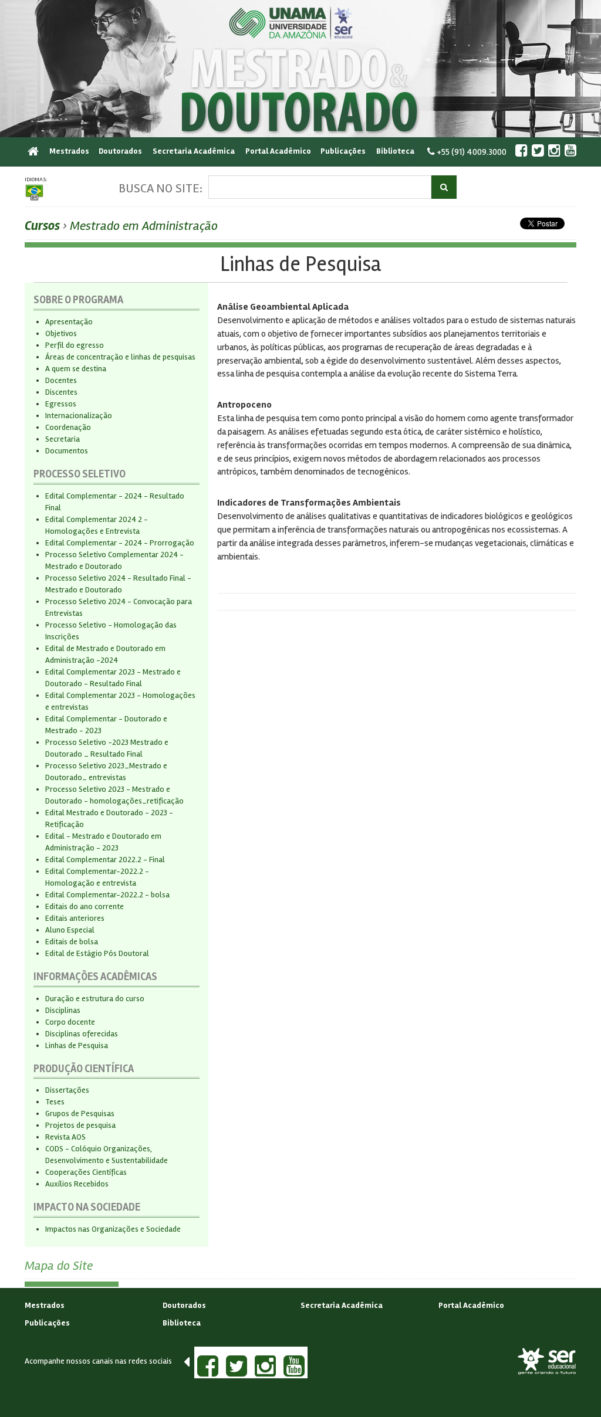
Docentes (61, 380)
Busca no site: (160, 188)
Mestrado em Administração (144, 225)
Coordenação (68, 427)
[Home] (36, 149)
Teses (55, 1102)
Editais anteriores (74, 918)
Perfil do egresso (74, 345)
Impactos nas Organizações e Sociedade (113, 1229)
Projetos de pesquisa (80, 1125)
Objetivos (61, 333)
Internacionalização (78, 416)
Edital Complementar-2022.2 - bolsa (107, 895)
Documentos (66, 451)
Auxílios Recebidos (77, 1184)
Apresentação (69, 322)
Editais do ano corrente (84, 906)
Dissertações (67, 1090)
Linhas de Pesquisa (76, 1045)
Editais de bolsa (71, 942)
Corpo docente (70, 1022)
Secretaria (62, 439)
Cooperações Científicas (86, 1172)
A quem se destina (75, 369)
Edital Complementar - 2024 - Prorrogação (119, 543)
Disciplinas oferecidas (81, 1034)
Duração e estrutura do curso (94, 999)
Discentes (61, 392)
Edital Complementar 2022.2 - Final (105, 860)
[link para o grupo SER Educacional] (547, 1361)
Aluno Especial (69, 930)
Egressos (60, 404)
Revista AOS (65, 1137)
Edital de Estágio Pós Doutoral (97, 953)
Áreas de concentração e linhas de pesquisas (120, 357)
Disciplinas (62, 1010)
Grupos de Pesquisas (79, 1113)
